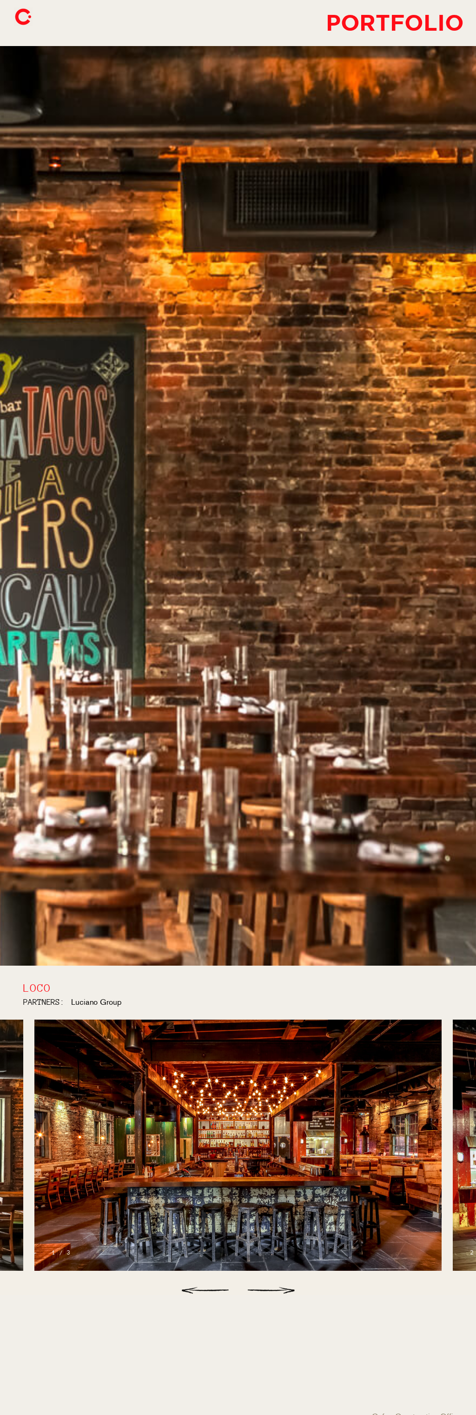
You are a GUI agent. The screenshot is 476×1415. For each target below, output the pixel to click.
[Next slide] (271, 1290)
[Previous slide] (205, 1290)
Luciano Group (96, 1002)
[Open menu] (23, 16)
